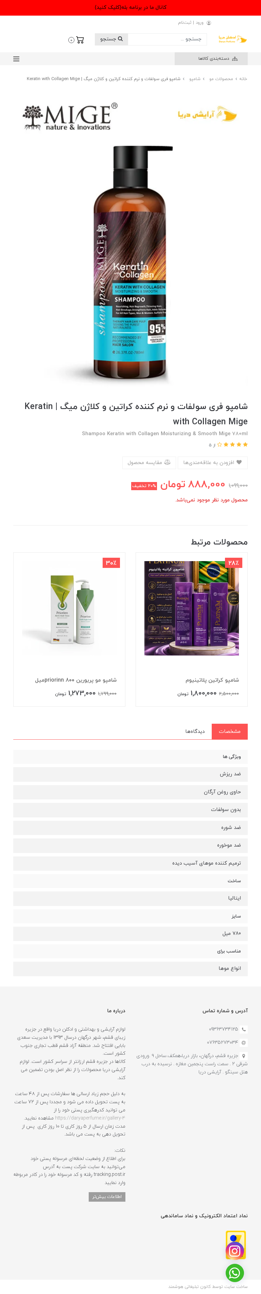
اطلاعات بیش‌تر (107, 1197)
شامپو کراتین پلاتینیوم (212, 680)
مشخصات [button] (230, 731)
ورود (200, 23)
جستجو (109, 39)
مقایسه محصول (146, 462)
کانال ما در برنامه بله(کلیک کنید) (131, 7)
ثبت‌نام (184, 23)
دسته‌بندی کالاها (214, 59)
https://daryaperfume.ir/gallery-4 (90, 1118)
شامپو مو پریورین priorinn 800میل (76, 680)
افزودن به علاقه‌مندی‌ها (209, 462)
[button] (76, 39)
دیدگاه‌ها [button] (195, 731)
